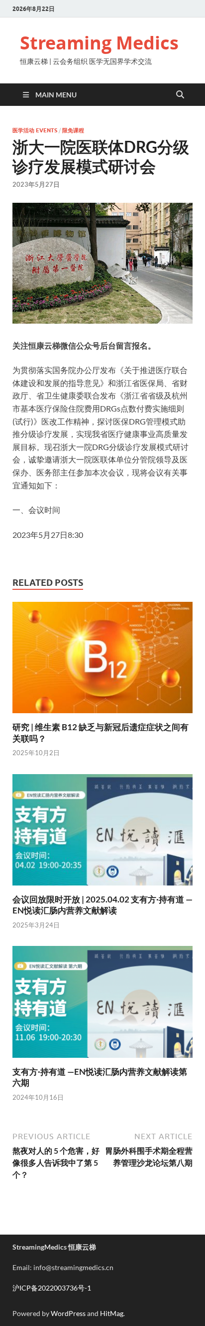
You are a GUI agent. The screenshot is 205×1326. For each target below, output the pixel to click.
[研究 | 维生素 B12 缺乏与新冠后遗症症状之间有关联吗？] (102, 660)
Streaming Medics (99, 42)
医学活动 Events (34, 130)
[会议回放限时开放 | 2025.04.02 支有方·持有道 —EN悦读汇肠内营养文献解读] (102, 833)
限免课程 (73, 130)
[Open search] (180, 94)
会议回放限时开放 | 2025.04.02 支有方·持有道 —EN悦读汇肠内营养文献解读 (102, 904)
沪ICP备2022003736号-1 (51, 1288)
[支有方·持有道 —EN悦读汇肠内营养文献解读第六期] (102, 1005)
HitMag (111, 1313)
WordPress (68, 1313)
